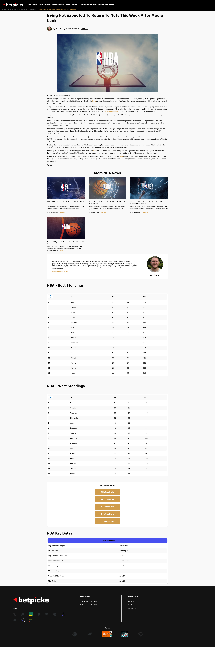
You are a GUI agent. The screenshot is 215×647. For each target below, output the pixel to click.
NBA (94, 101)
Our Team (131, 605)
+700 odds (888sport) (113, 111)
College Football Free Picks (89, 605)
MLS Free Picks (107, 507)
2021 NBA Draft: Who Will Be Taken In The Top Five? (65, 202)
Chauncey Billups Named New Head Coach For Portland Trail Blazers (147, 203)
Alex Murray (60, 29)
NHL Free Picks (107, 492)
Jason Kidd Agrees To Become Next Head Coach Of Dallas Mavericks (65, 243)
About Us (131, 601)
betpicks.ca (5, 9)
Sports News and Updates (19, 9)
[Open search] (211, 5)
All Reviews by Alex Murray (61, 271)
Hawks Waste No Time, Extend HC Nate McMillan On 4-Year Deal (107, 203)
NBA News (33, 9)
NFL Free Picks (107, 514)
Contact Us (132, 608)
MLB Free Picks (107, 521)
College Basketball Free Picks (89, 601)
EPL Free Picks (107, 499)
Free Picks (85, 596)
